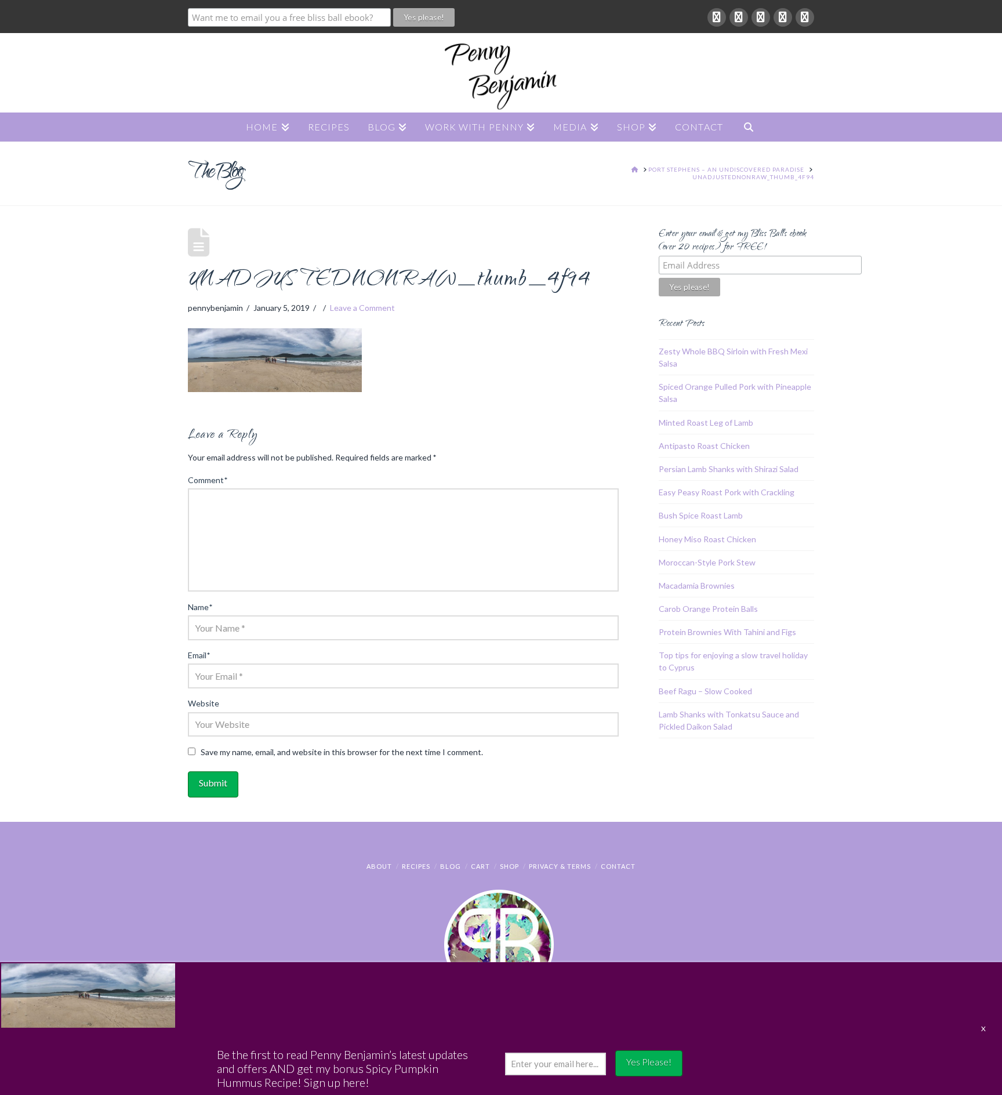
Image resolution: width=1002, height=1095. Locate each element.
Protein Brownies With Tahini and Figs (727, 632)
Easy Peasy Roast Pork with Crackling (726, 492)
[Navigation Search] (748, 127)
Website (203, 703)
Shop (509, 866)
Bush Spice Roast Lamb (701, 515)
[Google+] (738, 17)
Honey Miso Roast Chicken (707, 539)
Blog (450, 866)
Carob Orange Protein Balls (708, 609)
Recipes (416, 866)
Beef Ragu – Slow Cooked (705, 691)
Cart (480, 866)
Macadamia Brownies (697, 585)
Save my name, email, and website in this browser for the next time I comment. (342, 752)
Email (199, 655)
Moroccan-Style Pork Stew (707, 562)
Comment (207, 480)
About (379, 866)
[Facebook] (716, 17)
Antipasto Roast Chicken (704, 446)
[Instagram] (805, 17)
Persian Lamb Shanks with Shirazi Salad (728, 469)
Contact (618, 866)
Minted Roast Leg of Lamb (706, 422)
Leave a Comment (362, 308)
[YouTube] (783, 17)
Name (200, 607)
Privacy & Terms (560, 866)
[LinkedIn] (761, 17)
